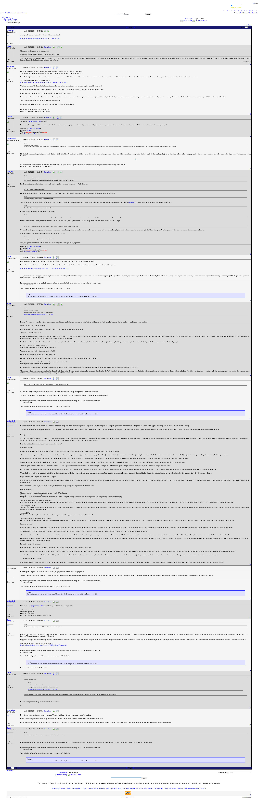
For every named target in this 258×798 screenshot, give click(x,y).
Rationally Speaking (105, 788)
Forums (228, 10)
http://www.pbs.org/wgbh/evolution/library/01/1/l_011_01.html (40, 38)
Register (246, 10)
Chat (6, 12)
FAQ (250, 10)
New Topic (188, 19)
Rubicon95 (10, 66)
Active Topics (234, 10)
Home (224, 10)
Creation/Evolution (11, 21)
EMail (38, 128)
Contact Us (254, 10)
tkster (9, 672)
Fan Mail (135, 788)
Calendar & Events (152, 788)
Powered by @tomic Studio (127, 797)
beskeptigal (11, 421)
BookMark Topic (201, 21)
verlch (9, 303)
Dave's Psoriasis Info (30, 134)
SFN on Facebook (189, 788)
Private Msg (31, 128)
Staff (197, 788)
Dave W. (10, 116)
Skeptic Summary (72, 788)
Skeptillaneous (116, 788)
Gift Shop (180, 788)
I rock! (29, 130)
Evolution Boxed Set (34, 121)
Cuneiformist (11, 138)
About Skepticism (127, 788)
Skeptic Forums (60, 788)
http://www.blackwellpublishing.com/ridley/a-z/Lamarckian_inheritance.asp (44, 268)
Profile (241, 12)
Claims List (142, 788)
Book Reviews (172, 788)
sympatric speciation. (37, 606)
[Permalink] (47, 47)
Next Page (248, 25)
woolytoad (10, 30)
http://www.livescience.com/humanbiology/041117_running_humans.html (43, 82)
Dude (9, 256)
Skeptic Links (163, 788)
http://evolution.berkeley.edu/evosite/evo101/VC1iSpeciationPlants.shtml (43, 645)
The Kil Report (82, 788)
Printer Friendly (188, 21)
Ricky (9, 46)
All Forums (5, 17)
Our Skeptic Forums (10, 19)
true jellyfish (132, 202)
